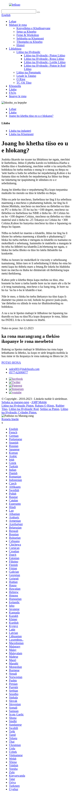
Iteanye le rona (17, 96)
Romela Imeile (10, 419)
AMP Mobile (39, 402)
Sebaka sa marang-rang (15, 402)
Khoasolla (15, 86)
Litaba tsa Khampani (21, 134)
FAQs (12, 92)
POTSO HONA (11, 362)
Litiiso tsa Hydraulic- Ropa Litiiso (44, 58)
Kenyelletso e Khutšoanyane (33, 28)
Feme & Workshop (27, 35)
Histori (20, 45)
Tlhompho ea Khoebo (29, 41)
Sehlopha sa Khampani (30, 38)
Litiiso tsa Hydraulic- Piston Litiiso (44, 55)
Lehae (12, 21)
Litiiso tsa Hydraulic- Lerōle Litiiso (45, 62)
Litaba (12, 89)
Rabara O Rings (44, 405)
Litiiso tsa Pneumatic (28, 72)
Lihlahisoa (15, 48)
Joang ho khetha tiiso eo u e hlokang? (31, 115)
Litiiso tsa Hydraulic (28, 52)
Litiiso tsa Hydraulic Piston (17, 405)
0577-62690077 (18, 372)
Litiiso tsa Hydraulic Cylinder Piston (34, 410)
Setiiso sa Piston (49, 409)
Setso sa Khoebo (26, 31)
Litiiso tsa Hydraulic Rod (24, 409)
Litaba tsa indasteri (20, 130)
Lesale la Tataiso (26, 75)
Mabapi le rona (18, 24)
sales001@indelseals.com (24, 369)
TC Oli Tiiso (23, 82)
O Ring (20, 79)
